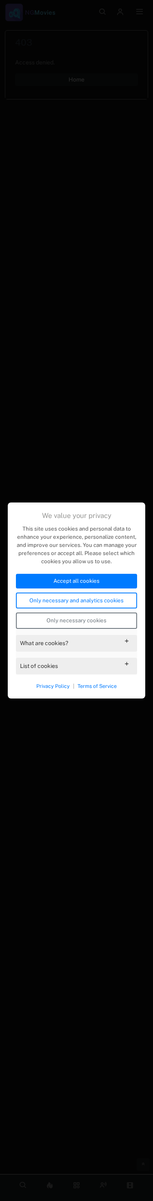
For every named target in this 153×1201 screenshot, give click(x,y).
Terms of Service (97, 686)
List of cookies (39, 666)
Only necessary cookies (76, 620)
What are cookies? (44, 643)
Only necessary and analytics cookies (76, 600)
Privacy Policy (53, 686)
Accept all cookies (76, 580)
